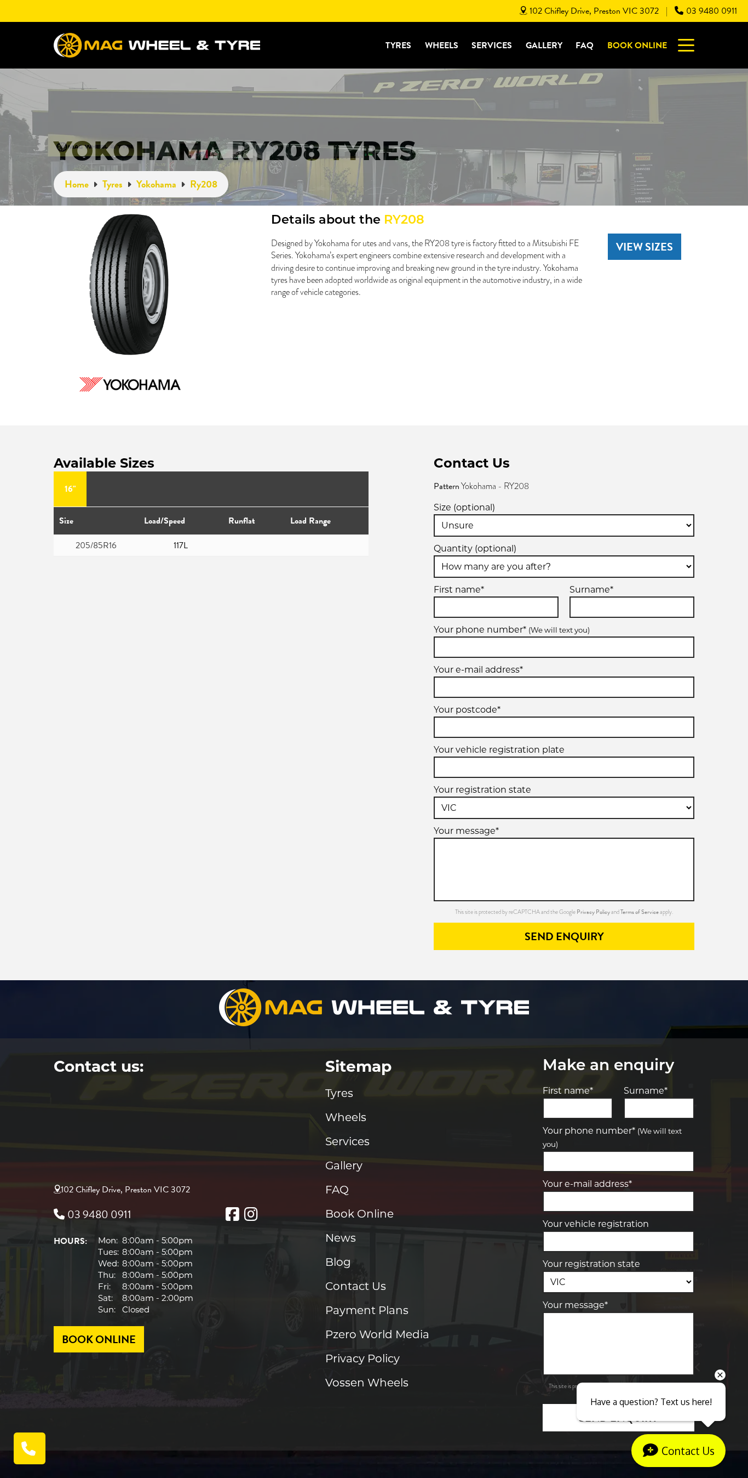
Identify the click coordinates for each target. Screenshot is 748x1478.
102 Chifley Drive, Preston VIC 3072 (594, 11)
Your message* (466, 831)
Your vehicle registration (596, 1224)
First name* (459, 589)
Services (491, 45)
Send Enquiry (564, 936)
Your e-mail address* (478, 669)
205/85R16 (96, 545)
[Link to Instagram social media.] (251, 1214)
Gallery (544, 45)
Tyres (398, 45)
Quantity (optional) (475, 548)
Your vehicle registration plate (499, 749)
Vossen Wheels (366, 1382)
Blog (338, 1262)
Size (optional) (464, 507)
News (340, 1237)
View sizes (644, 246)
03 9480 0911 (711, 11)
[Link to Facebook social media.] (232, 1214)
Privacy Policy (594, 912)
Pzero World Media (377, 1334)
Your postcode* (467, 709)
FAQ (585, 45)
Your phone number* (512, 629)
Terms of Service (640, 912)
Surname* (591, 589)
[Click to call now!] (29, 1448)
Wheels (441, 45)
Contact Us (355, 1286)
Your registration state (482, 790)
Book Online (637, 45)
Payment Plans (366, 1310)
